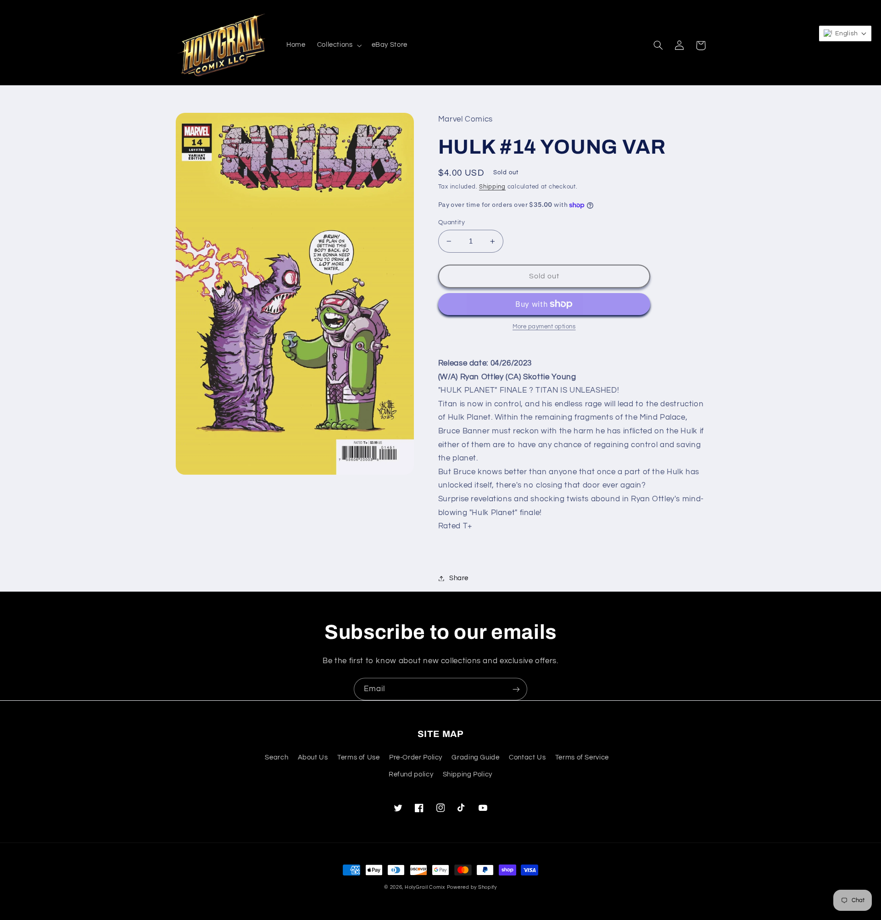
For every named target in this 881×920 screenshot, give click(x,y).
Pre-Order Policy (415, 757)
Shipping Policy (467, 774)
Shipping (492, 187)
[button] (338, 45)
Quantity (451, 222)
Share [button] (458, 578)
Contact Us (527, 757)
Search (276, 757)
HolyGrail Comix (425, 887)
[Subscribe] (516, 689)
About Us (313, 757)
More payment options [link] (544, 327)
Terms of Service (582, 757)
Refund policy (411, 774)
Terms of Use (358, 757)
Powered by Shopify (472, 887)
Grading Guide (475, 757)
